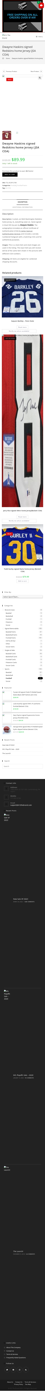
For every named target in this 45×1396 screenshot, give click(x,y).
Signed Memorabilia (11, 628)
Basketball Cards (11, 657)
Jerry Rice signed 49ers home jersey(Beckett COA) (22, 511)
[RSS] (26, 1369)
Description (22, 202)
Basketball (9, 616)
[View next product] (41, 71)
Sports (7, 669)
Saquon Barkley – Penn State (22, 321)
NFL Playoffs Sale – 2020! (10, 749)
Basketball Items (11, 635)
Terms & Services (12, 1354)
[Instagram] (19, 1369)
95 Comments (29, 1078)
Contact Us (10, 1351)
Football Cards (11, 659)
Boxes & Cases (10, 610)
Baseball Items (11, 632)
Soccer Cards (10, 665)
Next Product (35, 71)
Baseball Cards (11, 654)
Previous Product (11, 71)
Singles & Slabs (10, 650)
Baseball (8, 613)
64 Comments (30, 1254)
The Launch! (6, 753)
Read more (22, 327)
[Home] (3, 58)
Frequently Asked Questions (16, 1358)
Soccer (8, 625)
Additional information (22, 207)
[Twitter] (7, 1369)
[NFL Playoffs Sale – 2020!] (8, 1076)
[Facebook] (13, 1369)
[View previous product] (4, 71)
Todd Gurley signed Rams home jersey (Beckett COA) (22, 570)
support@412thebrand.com (21, 805)
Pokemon (9, 622)
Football (13, 185)
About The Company (13, 1347)
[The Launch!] (8, 1252)
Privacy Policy (18, 1384)
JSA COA (8, 188)
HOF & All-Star (10, 641)
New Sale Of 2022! (8, 745)
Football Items (22, 185)
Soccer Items (10, 647)
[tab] (22, 202)
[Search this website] (22, 766)
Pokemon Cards (11, 662)
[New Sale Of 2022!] (8, 900)
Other (8, 644)
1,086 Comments (29, 901)
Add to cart (10, 174)
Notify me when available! (19, 331)
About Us (10, 1382)
